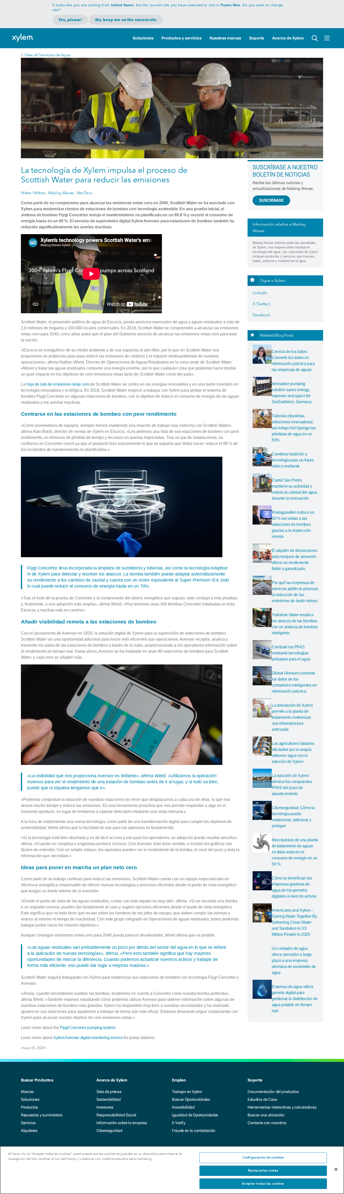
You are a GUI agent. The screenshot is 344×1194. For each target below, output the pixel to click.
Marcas (27, 1091)
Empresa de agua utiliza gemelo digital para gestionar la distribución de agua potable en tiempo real (295, 998)
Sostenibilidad (108, 1099)
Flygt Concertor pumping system (87, 1027)
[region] (172, 1170)
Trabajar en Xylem (187, 1091)
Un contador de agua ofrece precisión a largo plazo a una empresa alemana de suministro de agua (294, 960)
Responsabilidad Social (116, 1115)
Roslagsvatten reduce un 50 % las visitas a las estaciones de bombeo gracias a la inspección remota (293, 524)
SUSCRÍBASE (271, 200)
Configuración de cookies (263, 1157)
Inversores (105, 1107)
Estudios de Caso (262, 1099)
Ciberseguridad (109, 1130)
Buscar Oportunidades (191, 1099)
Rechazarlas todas (263, 1170)
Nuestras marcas (225, 38)
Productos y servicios (181, 38)
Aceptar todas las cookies (263, 1183)
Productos (29, 1107)
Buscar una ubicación (266, 1115)
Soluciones (143, 38)
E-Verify (178, 1122)
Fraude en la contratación (193, 1130)
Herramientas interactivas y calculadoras (282, 1107)
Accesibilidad (183, 1107)
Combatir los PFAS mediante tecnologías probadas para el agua (291, 653)
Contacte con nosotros (267, 1122)
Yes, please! (70, 19)
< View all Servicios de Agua (46, 55)
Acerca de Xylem (288, 38)
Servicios (28, 1122)
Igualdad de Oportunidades (195, 1115)
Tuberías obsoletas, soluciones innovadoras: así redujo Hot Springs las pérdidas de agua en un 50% (294, 428)
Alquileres (29, 1130)
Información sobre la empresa (121, 1122)
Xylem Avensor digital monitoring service (88, 1037)
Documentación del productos (273, 1091)
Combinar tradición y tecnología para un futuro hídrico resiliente (293, 460)
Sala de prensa (109, 1091)
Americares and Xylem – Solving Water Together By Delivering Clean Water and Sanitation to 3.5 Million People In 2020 (294, 922)
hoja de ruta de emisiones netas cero (57, 384)
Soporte (256, 38)
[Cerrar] (335, 1169)
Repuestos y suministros (41, 1115)
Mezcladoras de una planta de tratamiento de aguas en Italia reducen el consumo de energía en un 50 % (295, 852)
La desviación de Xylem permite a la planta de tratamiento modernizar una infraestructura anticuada (292, 717)
